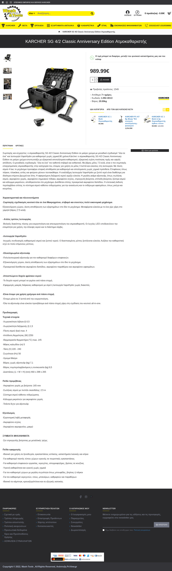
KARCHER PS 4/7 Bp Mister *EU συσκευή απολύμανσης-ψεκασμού (132, 121)
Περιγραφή (8, 146)
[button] (164, 109)
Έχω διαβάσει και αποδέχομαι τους (127, 530)
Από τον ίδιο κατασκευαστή (120, 109)
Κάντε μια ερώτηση (151, 150)
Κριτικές (20, 146)
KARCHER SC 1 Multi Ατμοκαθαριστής (105, 119)
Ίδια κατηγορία (97, 109)
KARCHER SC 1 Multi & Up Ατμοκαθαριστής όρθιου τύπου (159, 120)
